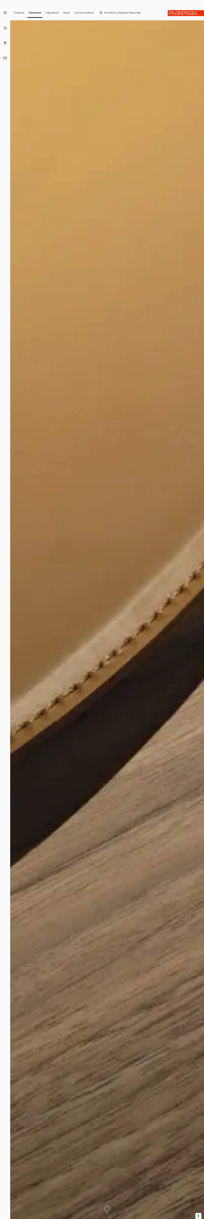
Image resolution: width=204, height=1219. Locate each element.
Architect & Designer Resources (122, 12)
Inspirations (52, 12)
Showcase (35, 12)
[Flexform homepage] (186, 13)
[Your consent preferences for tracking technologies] (198, 1216)
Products (19, 12)
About (66, 12)
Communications (84, 12)
